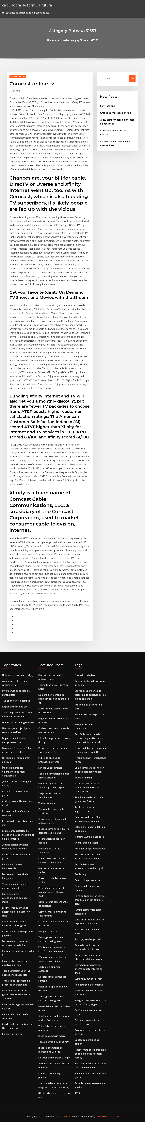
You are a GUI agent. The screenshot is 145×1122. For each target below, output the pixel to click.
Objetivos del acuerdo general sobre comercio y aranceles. (16, 994)
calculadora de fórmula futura (27, 5)
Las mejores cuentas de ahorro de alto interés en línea (16, 911)
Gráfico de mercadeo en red (115, 112)
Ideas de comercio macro (52, 1035)
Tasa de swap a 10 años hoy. (53, 1041)
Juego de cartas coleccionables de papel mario (15, 897)
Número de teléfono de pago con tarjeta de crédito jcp (53, 698)
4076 (77, 1093)
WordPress (64, 1116)
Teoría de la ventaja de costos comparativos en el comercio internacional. (89, 738)
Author (18, 90)
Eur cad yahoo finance (50, 767)
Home (50, 40)
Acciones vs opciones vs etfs (90, 848)
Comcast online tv (12, 1034)
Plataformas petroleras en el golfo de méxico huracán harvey (90, 1053)
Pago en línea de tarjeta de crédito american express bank (90, 899)
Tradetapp (81, 874)
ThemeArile (101, 1116)
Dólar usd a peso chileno (88, 880)
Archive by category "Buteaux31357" (77, 40)
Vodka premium (47, 803)
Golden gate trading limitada (18, 722)
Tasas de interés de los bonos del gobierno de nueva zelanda (87, 787)
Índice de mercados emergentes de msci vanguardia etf (13, 771)
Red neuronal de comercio (89, 984)
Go (132, 78)
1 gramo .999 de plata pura (89, 836)
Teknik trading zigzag (86, 842)
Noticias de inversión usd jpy (18, 675)
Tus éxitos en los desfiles (16, 700)
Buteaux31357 (17, 76)
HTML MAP (113, 1116)
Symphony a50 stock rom (88, 978)
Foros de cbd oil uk (85, 675)
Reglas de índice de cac (14, 706)
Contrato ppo (107, 105)
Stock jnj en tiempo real (88, 939)
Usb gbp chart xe (47, 931)
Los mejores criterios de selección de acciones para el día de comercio (18, 834)
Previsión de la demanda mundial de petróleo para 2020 (52, 892)
